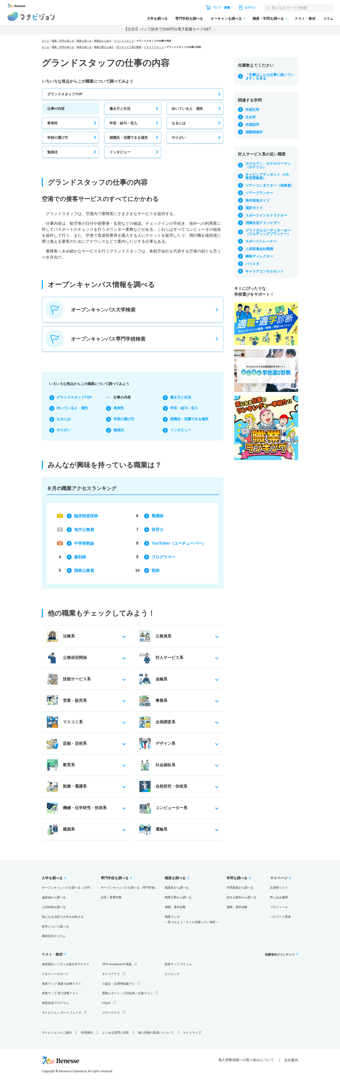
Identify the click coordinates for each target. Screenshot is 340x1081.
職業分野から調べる (178, 897)
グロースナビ (111, 1012)
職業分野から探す (104, 47)
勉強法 (52, 152)
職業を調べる (84, 40)
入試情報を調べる (54, 907)
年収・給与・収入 (123, 123)
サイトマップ (192, 1032)
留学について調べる (55, 926)
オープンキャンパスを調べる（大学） (67, 887)
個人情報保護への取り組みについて (246, 1060)
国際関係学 (254, 132)
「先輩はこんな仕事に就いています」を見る (269, 76)
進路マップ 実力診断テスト (60, 993)
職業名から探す (103, 40)
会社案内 (291, 1060)
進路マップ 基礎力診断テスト (61, 983)
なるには (179, 123)
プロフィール (279, 907)
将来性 (52, 123)
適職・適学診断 (175, 907)
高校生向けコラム (54, 936)
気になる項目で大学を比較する (63, 917)
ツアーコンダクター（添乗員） (269, 185)
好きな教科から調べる (241, 897)
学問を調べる (237, 878)
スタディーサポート (55, 974)
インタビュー (120, 152)
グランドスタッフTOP (64, 94)
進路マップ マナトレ (178, 964)
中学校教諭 (84, 543)
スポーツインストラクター (266, 215)
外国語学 (252, 124)
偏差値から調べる (54, 897)
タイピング (172, 974)
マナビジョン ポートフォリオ (61, 1012)
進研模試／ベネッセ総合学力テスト (66, 964)
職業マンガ (192, 919)
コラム (328, 18)
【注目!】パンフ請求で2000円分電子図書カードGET (167, 29)
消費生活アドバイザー (262, 223)
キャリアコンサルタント (264, 271)
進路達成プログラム (55, 1003)
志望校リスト (279, 887)
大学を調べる (157, 18)
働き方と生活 (120, 109)
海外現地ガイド (257, 200)
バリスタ (252, 263)
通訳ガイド (254, 208)
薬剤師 (80, 557)
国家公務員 (84, 570)
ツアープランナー (259, 193)
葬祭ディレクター (259, 256)
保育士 (158, 529)
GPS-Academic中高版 (117, 964)
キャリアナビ (111, 974)
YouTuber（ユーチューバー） (179, 543)
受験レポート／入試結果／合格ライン (127, 993)
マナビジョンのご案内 (57, 1032)
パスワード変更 (280, 917)
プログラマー (163, 557)
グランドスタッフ (124, 40)
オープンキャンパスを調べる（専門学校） (129, 887)
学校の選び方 (57, 137)
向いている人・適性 (187, 109)
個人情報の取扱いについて (156, 1032)
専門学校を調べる (189, 18)
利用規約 (87, 1032)
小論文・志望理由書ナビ (118, 983)
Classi (106, 1003)
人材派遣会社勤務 (259, 248)
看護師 (158, 516)
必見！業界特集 (111, 897)
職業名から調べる (177, 887)
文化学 (250, 117)
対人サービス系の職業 (128, 47)
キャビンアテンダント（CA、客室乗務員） (268, 176)
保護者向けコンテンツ (280, 954)
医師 (156, 570)
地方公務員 (84, 529)
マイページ (278, 878)
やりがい (179, 137)
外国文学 (252, 109)
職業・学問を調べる (268, 18)
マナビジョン (31, 16)
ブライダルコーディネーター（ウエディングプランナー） (268, 232)
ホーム (45, 40)
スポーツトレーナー (261, 241)
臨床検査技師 (86, 516)
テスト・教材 (305, 18)
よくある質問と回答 (115, 1032)
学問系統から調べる (240, 887)
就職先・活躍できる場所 (129, 137)
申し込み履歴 (279, 897)
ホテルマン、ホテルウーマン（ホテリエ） (268, 165)
